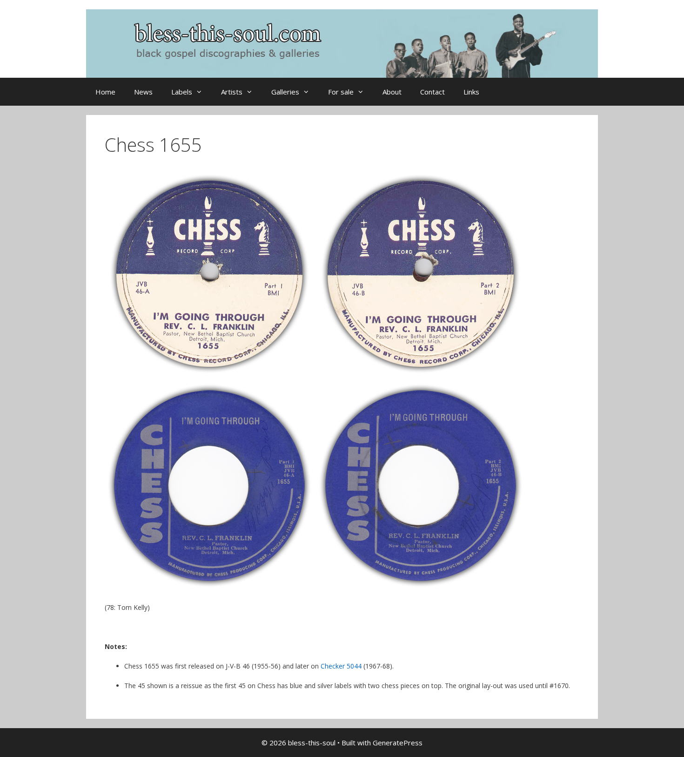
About (392, 91)
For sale (341, 91)
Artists (231, 91)
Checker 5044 (341, 666)
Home (105, 91)
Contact (432, 91)
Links (471, 91)
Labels (181, 91)
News (143, 91)
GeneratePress (397, 742)
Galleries (285, 91)
